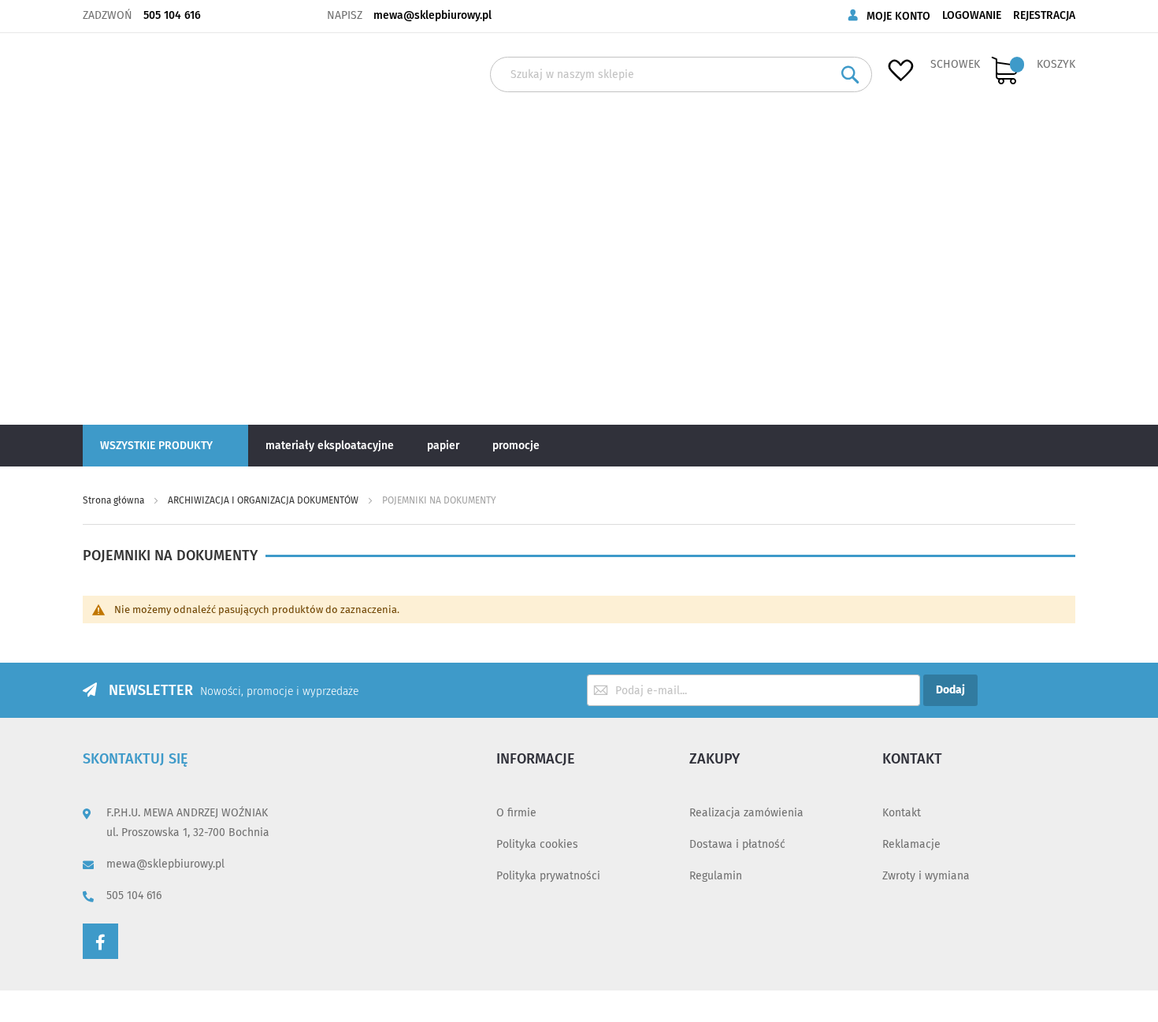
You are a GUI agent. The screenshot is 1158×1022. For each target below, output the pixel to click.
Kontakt (901, 812)
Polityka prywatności (548, 876)
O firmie (516, 812)
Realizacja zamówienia (746, 812)
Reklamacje (911, 844)
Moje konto (898, 16)
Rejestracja (1044, 15)
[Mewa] (135, 227)
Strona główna (115, 500)
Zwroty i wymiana (926, 876)
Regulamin (715, 876)
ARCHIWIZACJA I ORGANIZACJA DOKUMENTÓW (264, 500)
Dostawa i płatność (737, 844)
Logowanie (971, 15)
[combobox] (681, 74)
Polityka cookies (537, 844)
